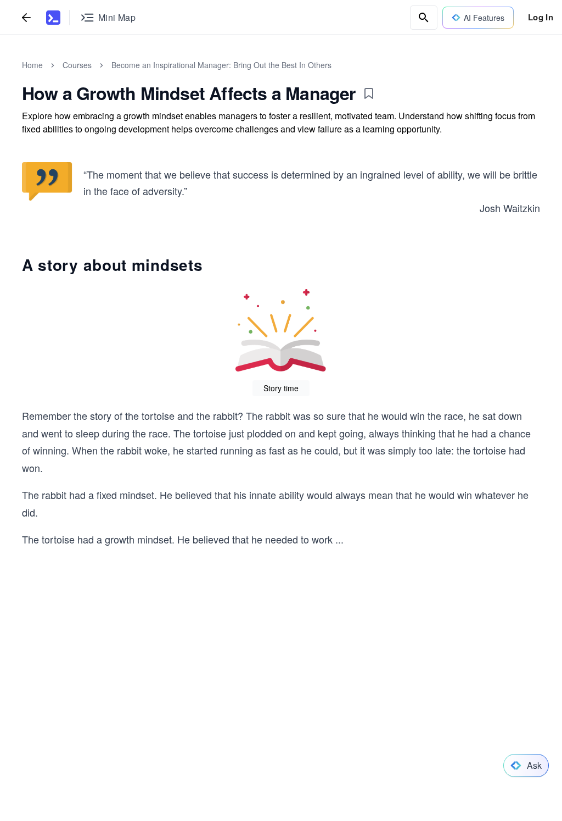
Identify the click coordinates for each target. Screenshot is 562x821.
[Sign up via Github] (113, 748)
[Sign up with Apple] (151, 748)
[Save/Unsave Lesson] (369, 93)
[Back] (26, 17)
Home (32, 64)
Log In (540, 17)
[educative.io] (53, 17)
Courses (77, 64)
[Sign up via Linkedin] (190, 748)
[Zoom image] (47, 183)
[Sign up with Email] (228, 748)
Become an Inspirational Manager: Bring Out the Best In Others (221, 64)
